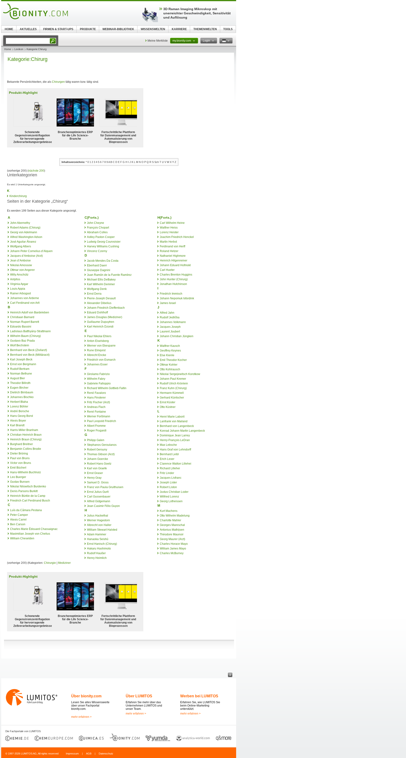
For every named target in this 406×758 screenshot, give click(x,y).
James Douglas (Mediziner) (104, 317)
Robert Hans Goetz (99, 463)
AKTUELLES (28, 29)
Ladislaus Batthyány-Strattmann (30, 331)
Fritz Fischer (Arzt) (98, 402)
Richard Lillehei (170, 468)
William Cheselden (22, 538)
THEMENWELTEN (205, 29)
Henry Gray (94, 477)
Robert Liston (168, 487)
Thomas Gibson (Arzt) (101, 454)
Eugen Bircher (19, 387)
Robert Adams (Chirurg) (25, 227)
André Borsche (19, 411)
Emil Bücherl (18, 467)
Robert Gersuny (97, 449)
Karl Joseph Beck (21, 359)
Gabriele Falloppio (99, 383)
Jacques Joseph (170, 326)
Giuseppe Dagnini (98, 270)
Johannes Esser (97, 364)
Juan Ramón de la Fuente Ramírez (109, 274)
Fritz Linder (167, 473)
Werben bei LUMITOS (199, 696)
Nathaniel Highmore (173, 255)
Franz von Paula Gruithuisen (105, 487)
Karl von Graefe (97, 468)
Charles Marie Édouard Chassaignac (34, 529)
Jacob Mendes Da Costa (102, 260)
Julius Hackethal (97, 515)
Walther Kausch (170, 345)
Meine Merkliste (158, 40)
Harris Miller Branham (24, 430)
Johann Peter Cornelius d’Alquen (31, 251)
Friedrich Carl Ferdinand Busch (30, 500)
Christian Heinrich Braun (26, 434)
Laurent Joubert (170, 331)
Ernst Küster (167, 402)
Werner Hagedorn (98, 520)
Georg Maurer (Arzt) (172, 539)
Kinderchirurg (18, 196)
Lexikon (18, 49)
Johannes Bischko (22, 397)
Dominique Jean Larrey (175, 435)
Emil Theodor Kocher (173, 360)
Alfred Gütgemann (98, 501)
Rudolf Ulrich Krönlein (174, 383)
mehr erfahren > (81, 717)
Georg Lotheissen (171, 501)
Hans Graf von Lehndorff (175, 449)
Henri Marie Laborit (172, 416)
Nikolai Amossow (21, 265)
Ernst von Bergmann (23, 364)
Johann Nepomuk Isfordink (177, 298)
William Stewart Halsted (102, 529)
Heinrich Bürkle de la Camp (27, 495)
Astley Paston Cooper (101, 237)
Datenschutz (106, 753)
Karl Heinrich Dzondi (100, 326)
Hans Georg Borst (21, 416)
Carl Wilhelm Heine (172, 223)
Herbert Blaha (19, 401)
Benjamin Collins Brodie (25, 448)
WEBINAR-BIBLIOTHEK (118, 29)
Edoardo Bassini (20, 326)
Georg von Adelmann (23, 232)
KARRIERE (179, 29)
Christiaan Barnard (22, 317)
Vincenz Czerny (97, 251)
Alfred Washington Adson (26, 237)
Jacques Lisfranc (170, 477)
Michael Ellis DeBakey (101, 279)
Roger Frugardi (96, 430)
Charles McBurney (171, 553)
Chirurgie (50, 563)
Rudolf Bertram (19, 369)
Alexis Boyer (18, 420)
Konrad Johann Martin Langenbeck (182, 430)
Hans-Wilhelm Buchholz (25, 472)
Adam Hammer (96, 534)
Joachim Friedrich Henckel (177, 237)
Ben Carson (17, 524)
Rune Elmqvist (96, 350)
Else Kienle (167, 355)
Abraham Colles (97, 232)
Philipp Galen (95, 440)
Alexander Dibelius (99, 303)
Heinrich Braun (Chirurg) (26, 439)
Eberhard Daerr (97, 265)
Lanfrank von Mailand (173, 421)
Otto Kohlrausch (170, 369)
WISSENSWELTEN (153, 29)
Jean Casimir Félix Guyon (103, 506)
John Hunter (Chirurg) (174, 279)
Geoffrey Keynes (170, 350)
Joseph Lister (168, 482)
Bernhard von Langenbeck (177, 426)
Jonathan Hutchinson (173, 284)
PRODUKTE (88, 29)
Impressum (72, 753)
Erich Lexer (167, 459)
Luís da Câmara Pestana (26, 510)
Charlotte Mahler (170, 520)
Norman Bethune (21, 373)
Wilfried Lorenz (169, 496)
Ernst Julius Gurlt (98, 491)
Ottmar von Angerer (22, 270)
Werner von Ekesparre (101, 345)
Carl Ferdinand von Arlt (24, 302)
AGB (88, 753)
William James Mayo (173, 548)
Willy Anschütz (19, 274)
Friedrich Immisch (171, 293)
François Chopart (98, 227)
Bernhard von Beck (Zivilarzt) (28, 350)
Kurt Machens (168, 511)
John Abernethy (20, 223)
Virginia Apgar (19, 284)
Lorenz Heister (169, 232)
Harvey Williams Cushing (103, 246)
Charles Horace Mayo (174, 543)
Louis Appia (17, 288)
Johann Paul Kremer (173, 378)
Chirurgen (58, 81)
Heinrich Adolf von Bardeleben (29, 312)
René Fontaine (96, 411)
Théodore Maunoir (171, 534)
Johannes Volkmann (173, 322)
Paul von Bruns (20, 458)
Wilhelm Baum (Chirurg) (25, 336)
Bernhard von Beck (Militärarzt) (30, 354)
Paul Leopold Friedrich (101, 421)
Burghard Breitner (21, 444)
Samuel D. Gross (98, 482)
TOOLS (228, 29)
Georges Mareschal (172, 525)
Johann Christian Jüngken (176, 336)
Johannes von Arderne (24, 298)
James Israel (168, 303)
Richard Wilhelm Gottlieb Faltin (106, 388)
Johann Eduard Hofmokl (175, 265)
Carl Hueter (167, 270)
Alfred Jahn (167, 312)
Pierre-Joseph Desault (101, 298)
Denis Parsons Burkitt (24, 491)
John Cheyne (95, 223)
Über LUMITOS (139, 696)
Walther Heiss (169, 227)
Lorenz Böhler (19, 406)
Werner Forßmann (98, 416)
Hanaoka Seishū (97, 539)
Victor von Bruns (20, 463)
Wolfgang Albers (20, 246)
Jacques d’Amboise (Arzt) (26, 255)
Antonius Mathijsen (172, 529)
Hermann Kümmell (172, 393)
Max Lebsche (168, 444)
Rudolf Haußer (96, 553)
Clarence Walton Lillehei (175, 463)
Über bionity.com (86, 696)
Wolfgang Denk (97, 289)
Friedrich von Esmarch (101, 359)
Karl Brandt (17, 425)
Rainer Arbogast (20, 293)
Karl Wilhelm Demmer (101, 284)
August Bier (17, 378)
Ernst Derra (94, 293)
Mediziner (64, 563)
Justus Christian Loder (174, 491)
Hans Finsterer (96, 397)
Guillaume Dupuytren (100, 322)
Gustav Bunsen (20, 481)
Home (7, 49)
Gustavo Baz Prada (22, 340)
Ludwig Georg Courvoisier (104, 241)
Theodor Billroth (20, 383)
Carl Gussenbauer (98, 496)
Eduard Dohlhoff (97, 312)
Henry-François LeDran (175, 440)
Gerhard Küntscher (172, 397)
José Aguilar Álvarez (23, 241)
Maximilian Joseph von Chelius (30, 533)
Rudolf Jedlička (170, 317)
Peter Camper (19, 515)
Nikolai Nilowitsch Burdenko (28, 486)
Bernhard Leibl (169, 454)
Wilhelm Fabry (96, 378)
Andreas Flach (96, 407)
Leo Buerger (18, 477)
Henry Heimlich (97, 558)
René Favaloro (96, 393)
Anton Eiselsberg (98, 341)
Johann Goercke (97, 459)
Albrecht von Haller (99, 525)
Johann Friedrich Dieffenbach (106, 307)
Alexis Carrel (18, 519)
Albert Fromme (96, 425)
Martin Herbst (168, 241)
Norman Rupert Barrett (24, 322)
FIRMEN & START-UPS (58, 29)
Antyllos (15, 279)
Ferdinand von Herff (172, 246)
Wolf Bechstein (19, 345)
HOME (9, 29)
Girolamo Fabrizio (98, 374)
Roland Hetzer (169, 251)
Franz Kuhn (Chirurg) (173, 388)
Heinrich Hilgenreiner (173, 260)
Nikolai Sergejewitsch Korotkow (180, 374)
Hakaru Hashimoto (99, 548)
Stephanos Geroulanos (102, 444)
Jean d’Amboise (20, 260)
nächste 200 (36, 170)
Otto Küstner (168, 407)
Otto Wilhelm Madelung (175, 515)
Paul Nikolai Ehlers (99, 336)
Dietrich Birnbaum (21, 392)
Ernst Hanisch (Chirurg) (102, 543)
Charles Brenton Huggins (176, 274)
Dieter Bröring (19, 453)
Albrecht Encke (96, 355)
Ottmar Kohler (168, 364)
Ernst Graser (95, 473)
